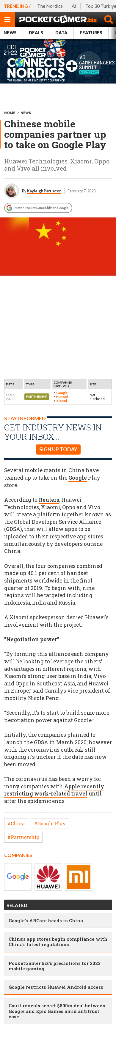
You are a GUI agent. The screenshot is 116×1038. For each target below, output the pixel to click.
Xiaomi (61, 401)
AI (74, 6)
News (10, 32)
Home (9, 113)
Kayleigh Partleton (44, 191)
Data (61, 32)
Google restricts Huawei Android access (56, 987)
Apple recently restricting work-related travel (54, 790)
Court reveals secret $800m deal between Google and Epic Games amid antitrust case (57, 1011)
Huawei (62, 396)
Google (62, 393)
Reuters (49, 499)
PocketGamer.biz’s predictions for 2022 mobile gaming (55, 965)
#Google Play (50, 823)
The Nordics (50, 6)
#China (16, 823)
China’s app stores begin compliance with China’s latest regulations (58, 941)
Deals (36, 32)
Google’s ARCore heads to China (46, 920)
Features (91, 32)
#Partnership (23, 837)
